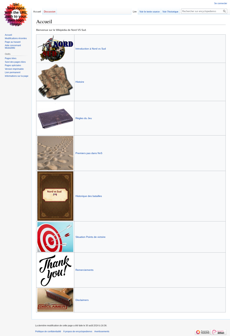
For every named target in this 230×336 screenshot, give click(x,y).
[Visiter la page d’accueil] (15, 14)
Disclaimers (82, 300)
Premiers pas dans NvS (88, 153)
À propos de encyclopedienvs (77, 331)
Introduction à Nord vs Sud (90, 48)
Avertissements (101, 331)
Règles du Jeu (83, 118)
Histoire (79, 81)
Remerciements (84, 269)
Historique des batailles (88, 196)
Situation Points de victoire (90, 236)
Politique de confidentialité (48, 331)
